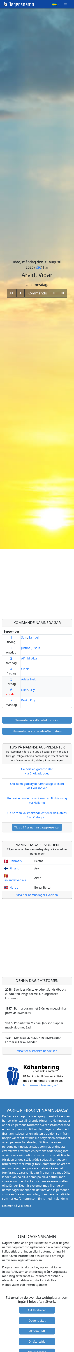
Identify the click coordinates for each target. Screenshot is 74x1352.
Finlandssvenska (15, 880)
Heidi (33, 679)
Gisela (25, 669)
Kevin (25, 700)
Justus (36, 648)
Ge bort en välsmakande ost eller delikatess (37, 815)
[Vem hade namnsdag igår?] (20, 293)
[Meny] (66, 4)
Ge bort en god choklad (37, 771)
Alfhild (25, 658)
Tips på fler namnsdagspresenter (37, 827)
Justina (25, 648)
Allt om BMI (37, 1331)
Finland (14, 868)
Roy (32, 700)
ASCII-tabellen (37, 1310)
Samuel (34, 637)
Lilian (24, 690)
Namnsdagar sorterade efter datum (37, 731)
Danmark (16, 861)
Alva (34, 658)
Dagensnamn (21, 4)
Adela (25, 679)
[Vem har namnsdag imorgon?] (54, 293)
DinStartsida (37, 1342)
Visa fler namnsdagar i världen (37, 895)
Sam (24, 637)
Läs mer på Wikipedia (16, 1206)
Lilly (32, 690)
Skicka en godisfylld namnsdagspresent (37, 786)
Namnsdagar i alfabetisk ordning (37, 720)
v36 (38, 267)
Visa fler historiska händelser (37, 1051)
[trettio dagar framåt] (63, 293)
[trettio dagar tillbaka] (11, 293)
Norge (14, 887)
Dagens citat (37, 1321)
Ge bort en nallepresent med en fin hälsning (37, 800)
